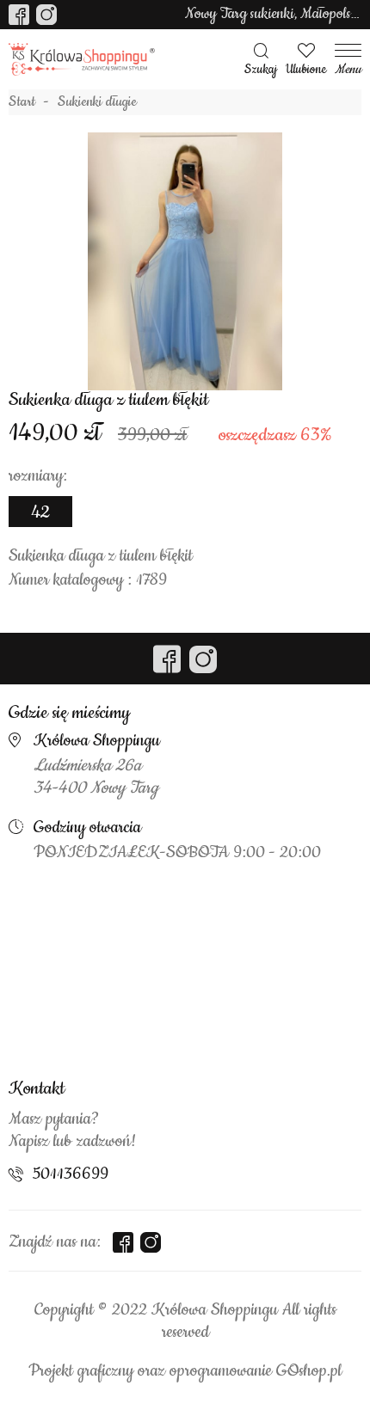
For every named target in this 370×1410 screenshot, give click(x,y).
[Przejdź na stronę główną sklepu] (82, 60)
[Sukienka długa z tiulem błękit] (185, 261)
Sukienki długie (97, 102)
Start (22, 102)
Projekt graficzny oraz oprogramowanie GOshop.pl (185, 1371)
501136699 (70, 1174)
